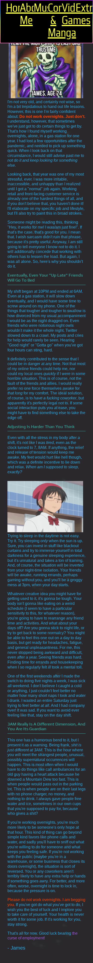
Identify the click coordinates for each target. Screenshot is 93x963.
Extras (81, 8)
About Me (25, 14)
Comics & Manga (53, 20)
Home (11, 8)
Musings (39, 8)
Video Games (67, 14)
